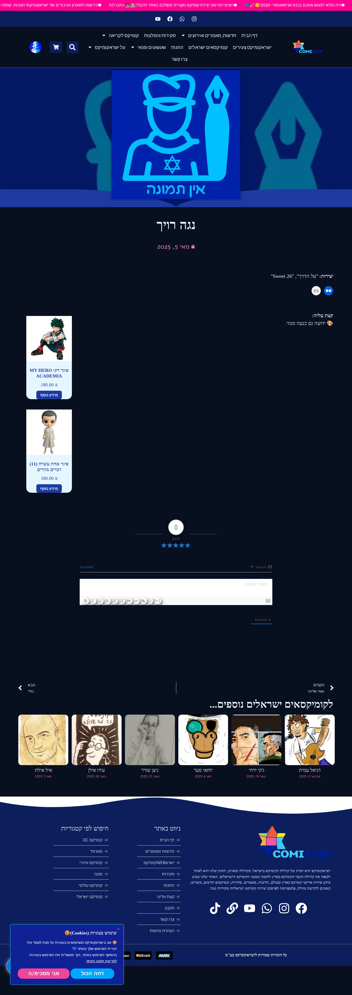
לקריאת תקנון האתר (101, 960)
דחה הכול (92, 973)
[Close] (118, 929)
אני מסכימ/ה (43, 973)
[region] (67, 954)
